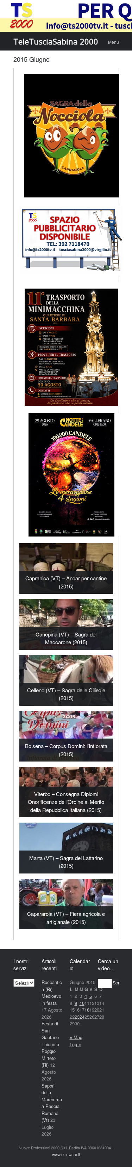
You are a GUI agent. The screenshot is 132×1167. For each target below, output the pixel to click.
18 (86, 1009)
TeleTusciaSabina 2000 (55, 41)
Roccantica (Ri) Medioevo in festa (52, 992)
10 (82, 1003)
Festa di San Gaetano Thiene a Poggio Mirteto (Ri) (50, 1044)
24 (82, 1016)
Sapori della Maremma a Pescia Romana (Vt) (52, 1103)
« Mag (76, 1037)
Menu (113, 42)
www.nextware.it (66, 1154)
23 (77, 1016)
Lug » (75, 1044)
